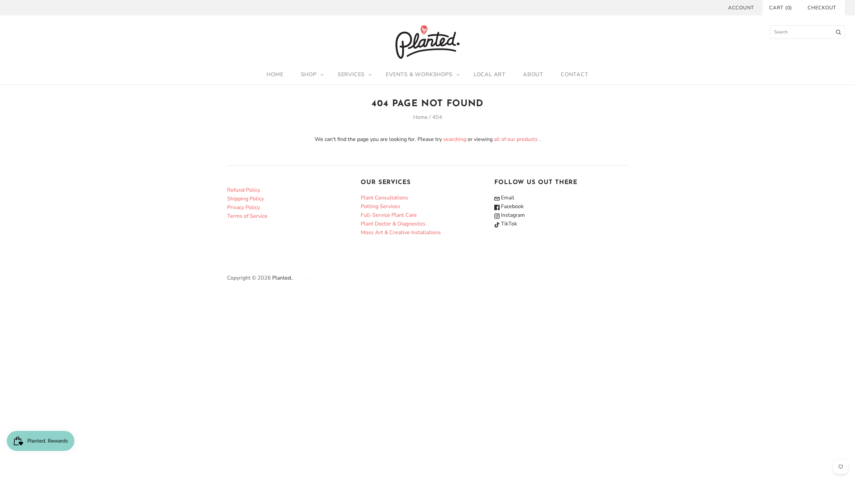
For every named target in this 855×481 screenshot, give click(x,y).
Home (275, 74)
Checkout (822, 7)
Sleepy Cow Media (328, 279)
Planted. (282, 278)
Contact (574, 74)
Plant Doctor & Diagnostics (393, 223)
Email (507, 197)
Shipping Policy (245, 198)
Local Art (490, 74)
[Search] (838, 32)
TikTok (508, 223)
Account (741, 7)
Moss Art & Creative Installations (401, 232)
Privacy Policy (243, 207)
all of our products (516, 139)
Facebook (512, 206)
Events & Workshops (419, 74)
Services (351, 74)
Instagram (512, 215)
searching (454, 139)
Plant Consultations (384, 197)
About (533, 74)
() (780, 7)
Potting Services (380, 206)
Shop (309, 74)
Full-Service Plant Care (389, 215)
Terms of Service (247, 216)
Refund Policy (243, 190)
